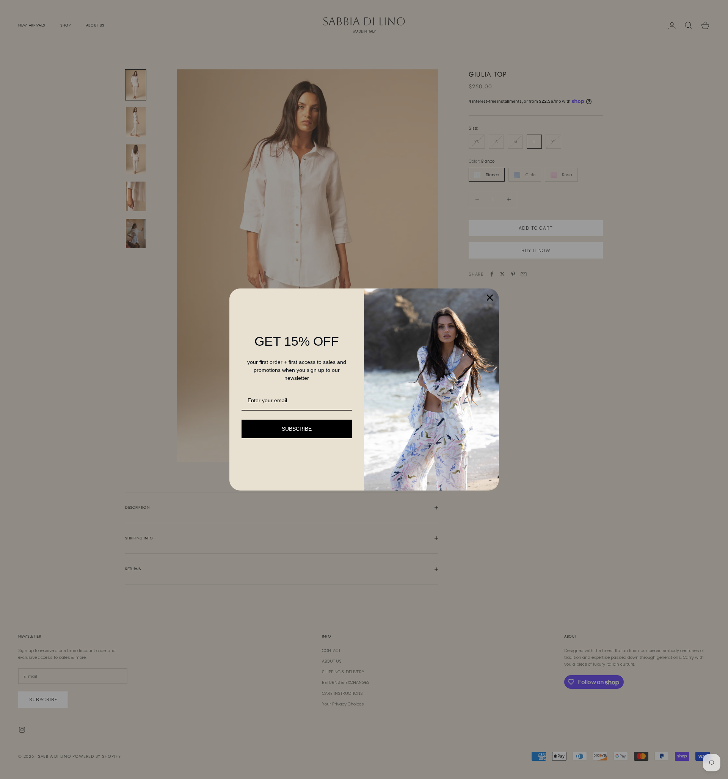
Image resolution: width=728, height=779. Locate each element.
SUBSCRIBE (297, 429)
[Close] (490, 297)
